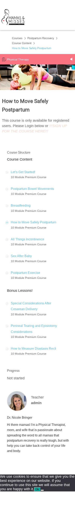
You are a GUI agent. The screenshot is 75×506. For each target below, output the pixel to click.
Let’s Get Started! (23, 172)
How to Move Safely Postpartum (33, 222)
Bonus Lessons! (20, 291)
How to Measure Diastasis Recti (33, 348)
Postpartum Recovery (40, 38)
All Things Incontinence (27, 239)
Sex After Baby (21, 256)
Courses (17, 38)
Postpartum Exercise (25, 272)
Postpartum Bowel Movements (32, 188)
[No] (42, 490)
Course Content (21, 43)
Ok (37, 489)
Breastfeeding (21, 205)
